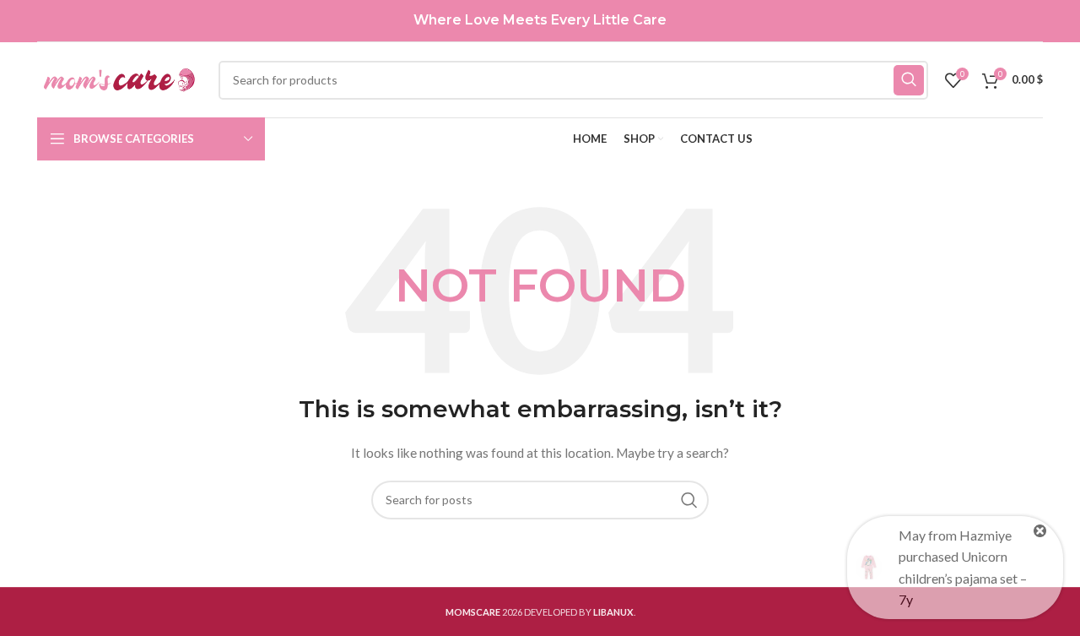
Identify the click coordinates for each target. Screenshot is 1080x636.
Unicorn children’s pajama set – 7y (963, 577)
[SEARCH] (909, 80)
